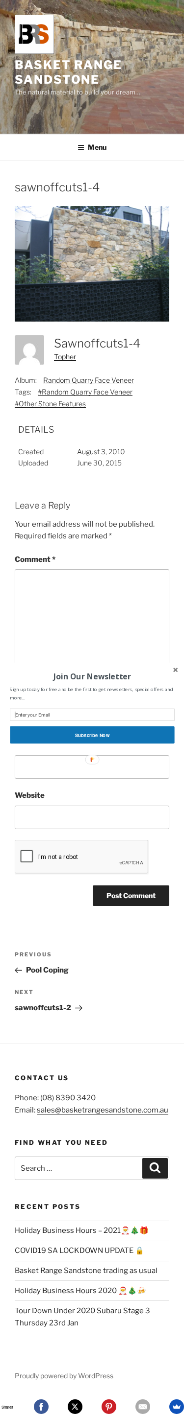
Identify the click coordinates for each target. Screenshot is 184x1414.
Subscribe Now (92, 734)
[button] (92, 676)
